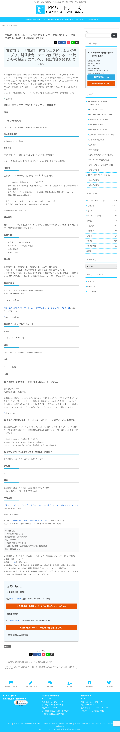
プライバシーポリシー (98, 723)
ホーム (10, 723)
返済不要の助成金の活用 (98, 119)
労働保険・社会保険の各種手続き (102, 135)
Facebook (91, 287)
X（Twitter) (91, 292)
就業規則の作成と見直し (98, 130)
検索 (87, 32)
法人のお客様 (94, 185)
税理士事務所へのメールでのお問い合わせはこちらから (41, 628)
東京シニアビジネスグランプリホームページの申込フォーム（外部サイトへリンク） (36, 308)
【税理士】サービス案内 (49, 723)
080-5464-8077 (15, 620)
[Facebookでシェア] (60, 42)
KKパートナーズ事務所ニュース (101, 114)
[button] (77, 42)
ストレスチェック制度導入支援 (101, 165)
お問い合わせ (86, 723)
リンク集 (90, 282)
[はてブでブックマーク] (64, 42)
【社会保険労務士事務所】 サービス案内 (97, 103)
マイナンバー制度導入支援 (99, 160)
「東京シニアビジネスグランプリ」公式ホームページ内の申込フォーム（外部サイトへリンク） (40, 505)
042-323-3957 (15, 599)
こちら (13, 562)
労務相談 (92, 145)
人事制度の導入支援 (96, 140)
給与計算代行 (94, 150)
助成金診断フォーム (96, 109)
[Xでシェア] (55, 42)
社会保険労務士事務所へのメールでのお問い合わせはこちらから (41, 606)
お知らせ (8, 646)
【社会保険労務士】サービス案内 (30, 723)
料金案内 (61, 723)
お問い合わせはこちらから (101, 83)
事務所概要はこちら (101, 77)
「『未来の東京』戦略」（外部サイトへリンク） (29, 520)
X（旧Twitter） (60, 726)
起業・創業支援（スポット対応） (102, 155)
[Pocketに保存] (68, 42)
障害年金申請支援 (96, 125)
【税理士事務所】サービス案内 (99, 175)
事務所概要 (69, 723)
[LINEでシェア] (73, 42)
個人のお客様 (94, 180)
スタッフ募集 (94, 170)
